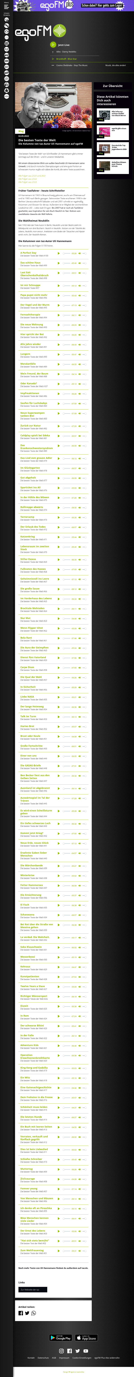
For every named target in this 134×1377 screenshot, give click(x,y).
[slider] (66, 253)
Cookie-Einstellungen (81, 1357)
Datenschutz (43, 1357)
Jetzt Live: (64, 45)
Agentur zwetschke (77, 1372)
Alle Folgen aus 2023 (27, 182)
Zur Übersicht (113, 86)
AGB (54, 1357)
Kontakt (31, 1357)
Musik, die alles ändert (115, 65)
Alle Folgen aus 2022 (27, 179)
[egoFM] (40, 40)
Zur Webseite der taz (30, 1289)
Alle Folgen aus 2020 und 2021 (32, 175)
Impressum (64, 1357)
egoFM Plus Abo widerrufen (107, 1357)
